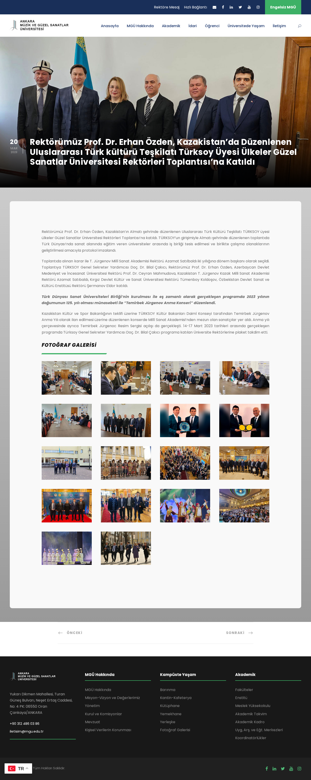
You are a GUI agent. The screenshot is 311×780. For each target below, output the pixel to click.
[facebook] (223, 7)
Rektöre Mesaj (166, 7)
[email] (214, 7)
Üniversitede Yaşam (246, 26)
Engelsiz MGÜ (283, 7)
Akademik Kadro (250, 722)
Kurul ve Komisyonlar (103, 714)
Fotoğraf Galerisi (175, 730)
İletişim (279, 26)
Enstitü (241, 697)
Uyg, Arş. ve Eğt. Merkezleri (259, 730)
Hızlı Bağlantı (195, 7)
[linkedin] (231, 7)
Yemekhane (170, 714)
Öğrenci (212, 26)
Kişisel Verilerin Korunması (108, 730)
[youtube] (249, 7)
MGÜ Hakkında (140, 26)
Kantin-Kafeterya (175, 697)
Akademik (171, 26)
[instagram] (258, 7)
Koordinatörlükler (250, 738)
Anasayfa (110, 26)
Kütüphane (170, 705)
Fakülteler (244, 689)
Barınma (167, 689)
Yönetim (92, 705)
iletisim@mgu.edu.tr (26, 731)
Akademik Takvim (251, 714)
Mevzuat (92, 722)
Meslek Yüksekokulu (252, 705)
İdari (193, 26)
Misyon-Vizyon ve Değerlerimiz (112, 697)
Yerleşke (167, 722)
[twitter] (240, 7)
